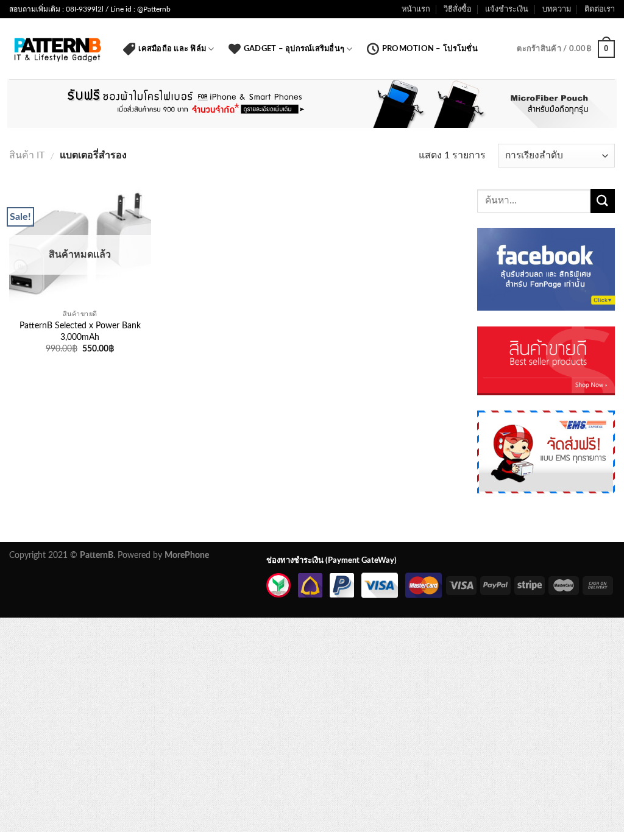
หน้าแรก (416, 9)
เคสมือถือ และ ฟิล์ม (172, 48)
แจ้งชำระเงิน (506, 9)
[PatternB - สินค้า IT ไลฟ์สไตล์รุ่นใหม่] (57, 49)
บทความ (556, 9)
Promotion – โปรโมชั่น (430, 48)
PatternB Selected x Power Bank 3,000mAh (80, 331)
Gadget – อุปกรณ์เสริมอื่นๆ (294, 48)
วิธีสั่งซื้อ (458, 9)
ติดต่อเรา (599, 9)
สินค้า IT (26, 155)
